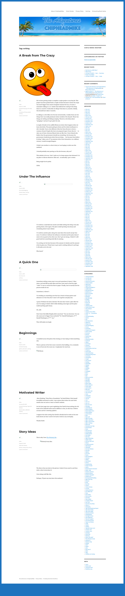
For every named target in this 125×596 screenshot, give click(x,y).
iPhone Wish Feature (90, 89)
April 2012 (87, 200)
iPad (86, 375)
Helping (87, 365)
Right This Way (88, 479)
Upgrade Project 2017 (90, 528)
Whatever (87, 535)
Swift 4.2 (87, 505)
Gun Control (88, 360)
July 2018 (87, 144)
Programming (88, 464)
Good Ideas (87, 356)
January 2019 (88, 135)
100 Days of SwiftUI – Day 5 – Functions (94, 73)
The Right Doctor (89, 516)
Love (86, 400)
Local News (88, 397)
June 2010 (87, 234)
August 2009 (88, 249)
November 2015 (89, 181)
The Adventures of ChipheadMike (26, 578)
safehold (27, 409)
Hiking (87, 366)
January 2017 (88, 170)
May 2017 (87, 164)
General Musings (23, 108)
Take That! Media (89, 510)
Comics (87, 310)
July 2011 (87, 214)
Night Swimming (89, 438)
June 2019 (87, 129)
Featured (87, 345)
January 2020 (88, 118)
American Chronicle (90, 281)
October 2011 (88, 210)
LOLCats (87, 398)
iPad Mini (87, 380)
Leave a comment (23, 115)
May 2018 (87, 147)
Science (87, 485)
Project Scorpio (88, 465)
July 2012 (87, 196)
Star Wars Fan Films (90, 503)
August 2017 (88, 159)
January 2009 (88, 260)
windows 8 (87, 540)
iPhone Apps (88, 383)
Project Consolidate (89, 74)
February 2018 (88, 152)
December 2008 (89, 261)
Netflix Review (88, 433)
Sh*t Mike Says (88, 491)
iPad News (87, 382)
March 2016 (88, 178)
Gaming (88, 11)
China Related (88, 308)
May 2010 (87, 235)
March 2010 (88, 239)
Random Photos (89, 473)
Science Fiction (88, 487)
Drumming (87, 328)
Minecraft (87, 424)
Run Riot (87, 484)
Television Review (89, 513)
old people (87, 447)
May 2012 (87, 199)
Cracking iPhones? (98, 92)
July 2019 (87, 127)
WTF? (86, 545)
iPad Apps (87, 378)
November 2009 (89, 245)
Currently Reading (89, 316)
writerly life (25, 447)
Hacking (87, 362)
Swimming (87, 506)
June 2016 (87, 173)
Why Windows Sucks (90, 538)
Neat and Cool (88, 430)
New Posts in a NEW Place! (91, 70)
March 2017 (88, 167)
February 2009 (88, 258)
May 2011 (87, 217)
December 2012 (88, 188)
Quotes (87, 467)
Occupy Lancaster (89, 444)
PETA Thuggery (89, 456)
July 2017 (87, 161)
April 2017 (87, 165)
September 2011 (89, 211)
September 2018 (89, 141)
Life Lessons (88, 392)
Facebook (87, 340)
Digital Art (87, 322)
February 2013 (88, 185)
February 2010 (88, 240)
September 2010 (89, 229)
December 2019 (89, 120)
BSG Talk (87, 301)
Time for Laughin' (89, 519)
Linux (86, 394)
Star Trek (87, 502)
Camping (87, 304)
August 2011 (88, 213)
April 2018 (87, 149)
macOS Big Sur (88, 407)
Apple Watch (88, 286)
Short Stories (70, 11)
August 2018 (88, 143)
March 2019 (88, 132)
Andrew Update (88, 282)
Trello (86, 523)
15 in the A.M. (22, 275)
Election (87, 334)
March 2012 (88, 202)
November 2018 (89, 138)
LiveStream (88, 395)
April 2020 (87, 114)
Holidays (87, 368)
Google (87, 359)
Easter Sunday (88, 331)
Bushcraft (87, 302)
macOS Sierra (88, 414)
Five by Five (88, 346)
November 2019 (89, 121)
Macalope (87, 406)
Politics (87, 459)
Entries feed (88, 566)
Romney (87, 481)
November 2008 (89, 263)
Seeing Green (100, 94)
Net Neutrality (88, 432)
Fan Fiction (88, 343)
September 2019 (89, 124)
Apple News (88, 284)
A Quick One (28, 262)
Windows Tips (88, 542)
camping (21, 112)
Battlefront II (88, 292)
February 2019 (88, 133)
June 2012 (87, 197)
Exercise (87, 337)
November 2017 (89, 156)
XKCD (86, 551)
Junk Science (88, 388)
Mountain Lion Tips (89, 426)
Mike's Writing (88, 423)
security (87, 488)
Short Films (88, 494)
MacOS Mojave (88, 412)
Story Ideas (27, 431)
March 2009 (88, 257)
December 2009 (89, 243)
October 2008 (88, 264)
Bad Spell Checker (89, 290)
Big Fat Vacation (89, 293)
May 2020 (87, 112)
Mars (86, 415)
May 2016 (87, 175)
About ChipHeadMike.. (57, 11)
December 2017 (88, 155)
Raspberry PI (88, 476)
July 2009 (87, 251)
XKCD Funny (88, 71)
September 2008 (89, 266)
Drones (87, 327)
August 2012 (88, 194)
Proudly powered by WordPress (50, 578)
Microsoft (87, 417)
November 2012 (89, 190)
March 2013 (88, 184)
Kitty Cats (87, 389)
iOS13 (86, 374)
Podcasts (87, 458)
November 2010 (89, 226)
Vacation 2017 (88, 529)
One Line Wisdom (89, 449)
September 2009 (89, 248)
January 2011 (88, 223)
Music (86, 429)
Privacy (87, 462)
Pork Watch (88, 461)
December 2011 (88, 207)
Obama (87, 442)
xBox (86, 548)
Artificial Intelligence (90, 287)
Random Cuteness (89, 471)
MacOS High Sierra (89, 410)
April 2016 (87, 176)
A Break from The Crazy (37, 55)
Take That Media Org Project (91, 508)
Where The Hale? (89, 537)
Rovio (86, 482)
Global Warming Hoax (90, 354)
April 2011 (87, 219)
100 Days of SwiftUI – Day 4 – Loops (93, 76)
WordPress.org (88, 569)
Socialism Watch (89, 500)
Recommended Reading (90, 478)
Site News (87, 497)
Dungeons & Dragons (90, 330)
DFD (86, 319)
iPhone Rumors (89, 385)
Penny (86, 455)
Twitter (87, 525)
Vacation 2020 (88, 531)
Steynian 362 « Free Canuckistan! (93, 97)
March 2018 (88, 150)
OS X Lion (87, 453)
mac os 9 (87, 401)
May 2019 (87, 130)
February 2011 (88, 222)
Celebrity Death (88, 305)
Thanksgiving (88, 514)
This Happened (88, 517)
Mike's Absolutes (89, 420)
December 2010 (88, 225)
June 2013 (87, 182)
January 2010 (88, 242)
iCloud (86, 369)
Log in (86, 564)
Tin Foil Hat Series (89, 520)
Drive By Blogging (23, 190)
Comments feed (89, 567)
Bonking (87, 299)
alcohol (21, 192)
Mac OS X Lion (88, 404)
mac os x (87, 403)
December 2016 (89, 171)
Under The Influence (34, 176)
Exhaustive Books (89, 339)
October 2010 (88, 228)
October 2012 (88, 191)
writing (20, 113)
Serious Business (89, 490)
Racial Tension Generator (91, 468)
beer (24, 192)
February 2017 (88, 168)
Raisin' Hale (88, 470)
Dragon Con (88, 324)
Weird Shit (87, 534)
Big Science (88, 295)
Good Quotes (88, 357)
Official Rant (88, 446)
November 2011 (88, 208)
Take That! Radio (89, 511)
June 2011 (87, 216)
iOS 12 (86, 372)
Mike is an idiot (88, 418)
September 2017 (89, 158)
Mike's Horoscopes (89, 421)
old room (25, 348)
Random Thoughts (89, 474)
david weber (22, 409)
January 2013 (88, 187)
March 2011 (88, 220)
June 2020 (87, 111)
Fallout (87, 342)
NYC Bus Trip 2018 (89, 441)
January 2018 (88, 153)
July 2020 (87, 109)
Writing (87, 543)
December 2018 (88, 136)
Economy (87, 333)
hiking (25, 112)
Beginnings (28, 333)
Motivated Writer (32, 392)
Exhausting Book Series (99, 11)
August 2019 (88, 126)
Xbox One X (88, 549)
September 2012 (89, 193)
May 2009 (87, 254)
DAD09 (87, 318)
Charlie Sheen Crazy (89, 307)
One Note (87, 450)
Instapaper (87, 371)
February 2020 (88, 117)
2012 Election (88, 279)
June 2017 (87, 162)
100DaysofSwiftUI (89, 276)
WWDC (87, 546)
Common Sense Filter (90, 311)
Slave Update (88, 499)
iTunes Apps (88, 386)
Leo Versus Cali (88, 391)
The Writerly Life (51, 437)
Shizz (86, 493)
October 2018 (88, 139)
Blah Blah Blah (88, 298)
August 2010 (88, 231)
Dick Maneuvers (89, 321)
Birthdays (87, 296)
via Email (87, 532)
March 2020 (88, 115)
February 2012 (88, 203)
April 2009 (87, 255)
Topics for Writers (23, 445)
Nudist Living (88, 439)
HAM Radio (88, 363)
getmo (20, 348)
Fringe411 (87, 350)
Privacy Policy (79, 11)
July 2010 (87, 232)
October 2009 (88, 246)
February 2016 (88, 179)
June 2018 (87, 146)
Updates (87, 526)
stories (20, 447)
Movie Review (88, 427)
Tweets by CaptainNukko (90, 59)
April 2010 (87, 237)
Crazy (86, 314)
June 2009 (87, 252)
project (29, 112)
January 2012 (88, 205)
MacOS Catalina (88, 409)
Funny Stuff (88, 351)
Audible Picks (88, 289)
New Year (87, 436)
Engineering (88, 336)
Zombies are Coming (90, 554)
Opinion (87, 452)
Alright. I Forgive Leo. (97, 96)
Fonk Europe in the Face (90, 348)
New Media (87, 435)
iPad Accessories (89, 377)
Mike (20, 104)
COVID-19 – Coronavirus (91, 313)
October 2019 (88, 123)
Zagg (86, 552)
